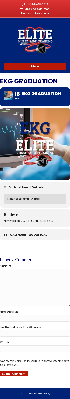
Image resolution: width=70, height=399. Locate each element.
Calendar (18, 234)
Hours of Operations (35, 13)
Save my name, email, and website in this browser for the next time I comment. (34, 362)
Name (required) (9, 311)
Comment (5, 265)
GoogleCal (38, 234)
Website (5, 341)
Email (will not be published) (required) (21, 326)
